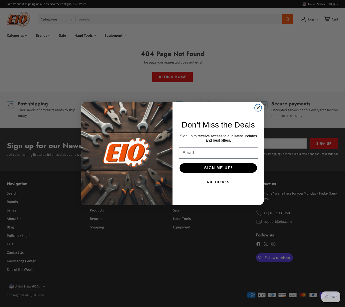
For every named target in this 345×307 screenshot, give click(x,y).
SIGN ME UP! (218, 168)
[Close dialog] (258, 107)
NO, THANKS (218, 182)
